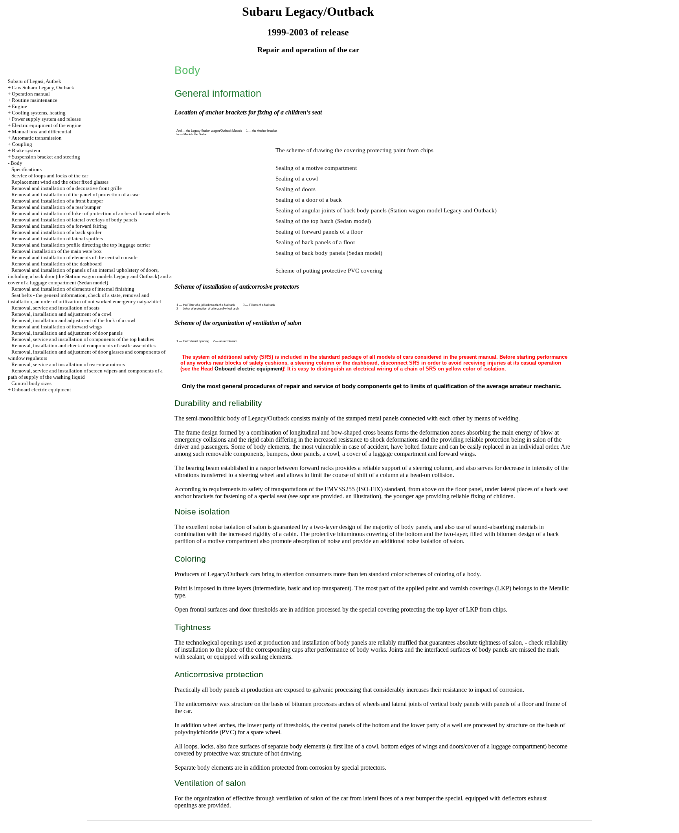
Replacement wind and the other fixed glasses (59, 182)
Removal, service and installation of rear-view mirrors (68, 364)
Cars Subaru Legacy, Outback (43, 87)
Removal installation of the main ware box (56, 251)
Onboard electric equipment (41, 390)
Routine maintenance (34, 100)
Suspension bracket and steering (46, 157)
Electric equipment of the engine (46, 125)
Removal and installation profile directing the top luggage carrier (80, 245)
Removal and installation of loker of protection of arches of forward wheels (90, 213)
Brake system (26, 150)
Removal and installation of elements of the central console (74, 257)
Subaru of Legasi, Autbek (34, 81)
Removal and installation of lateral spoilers (57, 238)
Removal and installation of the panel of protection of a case (75, 194)
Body (16, 163)
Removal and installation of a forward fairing (59, 226)
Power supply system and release (46, 119)
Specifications (26, 169)
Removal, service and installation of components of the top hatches (82, 339)
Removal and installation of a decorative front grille (66, 188)
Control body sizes (31, 383)
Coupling (22, 144)
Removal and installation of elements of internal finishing (72, 289)
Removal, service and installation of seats (55, 308)
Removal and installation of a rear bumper (56, 207)
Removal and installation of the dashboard (56, 264)
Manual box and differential (42, 132)
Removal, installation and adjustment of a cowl (61, 314)
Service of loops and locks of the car (49, 176)
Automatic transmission (36, 138)
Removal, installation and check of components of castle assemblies (83, 345)
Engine (19, 106)
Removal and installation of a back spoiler (56, 232)
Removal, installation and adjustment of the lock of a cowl (73, 320)
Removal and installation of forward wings (56, 327)
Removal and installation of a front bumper (57, 201)
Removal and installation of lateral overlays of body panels (74, 220)
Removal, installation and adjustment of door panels (67, 333)
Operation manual (31, 94)
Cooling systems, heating (39, 113)
